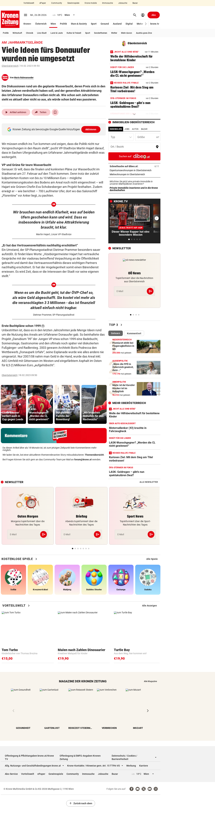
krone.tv (154, 23)
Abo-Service (11, 774)
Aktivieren (90, 129)
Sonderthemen (100, 33)
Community (56, 3)
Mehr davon (126, 33)
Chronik (29, 33)
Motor (140, 23)
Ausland (117, 23)
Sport (94, 23)
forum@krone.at (83, 459)
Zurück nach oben (80, 803)
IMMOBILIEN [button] (116, 129)
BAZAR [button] (144, 129)
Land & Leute (57, 33)
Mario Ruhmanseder (24, 77)
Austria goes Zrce (144, 33)
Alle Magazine (150, 681)
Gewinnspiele (73, 3)
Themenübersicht (94, 454)
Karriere (143, 765)
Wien (53, 23)
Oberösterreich (10, 65)
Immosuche (107, 3)
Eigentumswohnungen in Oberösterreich (134, 170)
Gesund (105, 23)
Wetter (114, 33)
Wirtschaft (17, 33)
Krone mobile (91, 3)
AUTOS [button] (135, 129)
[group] (13, 404)
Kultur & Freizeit (74, 33)
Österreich (41, 23)
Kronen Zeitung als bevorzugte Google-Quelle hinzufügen (54, 129)
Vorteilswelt (29, 3)
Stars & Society (79, 23)
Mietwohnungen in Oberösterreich (134, 174)
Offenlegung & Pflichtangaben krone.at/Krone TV (29, 757)
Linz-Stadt (42, 33)
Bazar (135, 3)
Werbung (131, 765)
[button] (146, 24)
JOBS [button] (126, 129)
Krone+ (27, 23)
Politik (63, 23)
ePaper (42, 3)
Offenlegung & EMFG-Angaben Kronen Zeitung (80, 757)
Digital (129, 23)
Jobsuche (122, 3)
